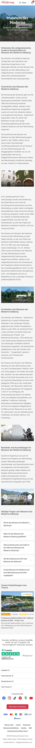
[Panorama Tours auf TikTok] (14, 698)
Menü (24, 3)
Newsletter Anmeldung (17, 707)
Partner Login (9, 725)
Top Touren (5, 687)
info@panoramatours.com (24, 742)
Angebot (4, 670)
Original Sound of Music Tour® (17, 731)
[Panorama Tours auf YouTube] (31, 698)
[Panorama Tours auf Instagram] (9, 698)
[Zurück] (5, 497)
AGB (30, 728)
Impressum (27, 725)
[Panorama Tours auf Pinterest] (20, 698)
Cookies (23, 728)
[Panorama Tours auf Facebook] (3, 698)
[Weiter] (30, 497)
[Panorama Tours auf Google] (25, 698)
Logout (18, 725)
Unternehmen (6, 676)
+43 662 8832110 (9, 742)
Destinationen (6, 681)
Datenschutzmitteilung (11, 728)
